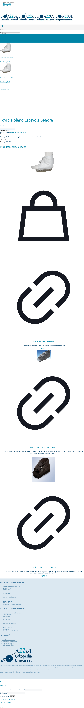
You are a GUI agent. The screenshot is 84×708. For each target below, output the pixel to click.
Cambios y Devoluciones (9, 641)
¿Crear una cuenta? (5, 702)
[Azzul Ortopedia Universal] (36, 21)
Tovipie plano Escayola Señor (43, 341)
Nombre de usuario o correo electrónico (12, 690)
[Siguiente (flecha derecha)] (2, 707)
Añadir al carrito (4, 130)
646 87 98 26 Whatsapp (9, 597)
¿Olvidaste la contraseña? (7, 699)
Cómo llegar (6, 589)
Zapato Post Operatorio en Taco (44, 567)
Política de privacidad (8, 643)
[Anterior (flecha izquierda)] (0, 707)
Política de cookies (8, 645)
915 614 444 (7, 4)
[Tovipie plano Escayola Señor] (43, 163)
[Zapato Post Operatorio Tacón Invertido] (43, 356)
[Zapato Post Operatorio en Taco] (43, 469)
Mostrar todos (4, 90)
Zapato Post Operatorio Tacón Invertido (43, 447)
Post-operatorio (21, 132)
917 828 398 (7, 5)
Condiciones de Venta (8, 640)
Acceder (12, 696)
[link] (20, 33)
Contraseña (4, 693)
